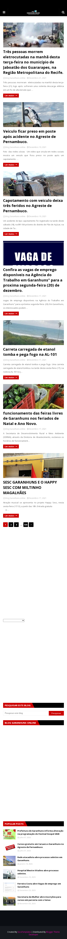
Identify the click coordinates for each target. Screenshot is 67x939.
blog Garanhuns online (15, 78)
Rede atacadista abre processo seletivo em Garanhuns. (39, 859)
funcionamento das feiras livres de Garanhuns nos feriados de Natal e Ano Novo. (33, 418)
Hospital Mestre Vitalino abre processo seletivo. (38, 872)
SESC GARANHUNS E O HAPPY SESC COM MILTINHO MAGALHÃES (30, 487)
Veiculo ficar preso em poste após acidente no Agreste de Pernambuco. (29, 136)
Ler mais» (9, 95)
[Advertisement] (33, 553)
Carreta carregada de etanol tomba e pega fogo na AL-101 (30, 352)
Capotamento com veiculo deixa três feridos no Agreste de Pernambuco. (33, 205)
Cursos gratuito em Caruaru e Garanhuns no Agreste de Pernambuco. (40, 846)
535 (25, 524)
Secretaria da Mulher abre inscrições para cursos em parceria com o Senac (39, 898)
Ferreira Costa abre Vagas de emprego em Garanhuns (39, 885)
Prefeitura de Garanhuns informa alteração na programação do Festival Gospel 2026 (40, 832)
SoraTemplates (24, 932)
